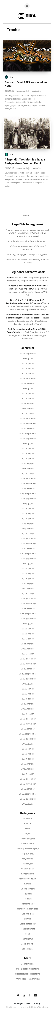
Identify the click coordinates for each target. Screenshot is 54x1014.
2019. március (27, 763)
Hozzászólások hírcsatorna (27, 973)
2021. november (28, 603)
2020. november (28, 663)
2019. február (27, 768)
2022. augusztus (28, 558)
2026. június (28, 363)
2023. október (27, 488)
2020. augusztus (28, 678)
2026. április (28, 373)
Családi (27, 823)
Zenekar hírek (27, 943)
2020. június (28, 688)
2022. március (27, 583)
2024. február (27, 468)
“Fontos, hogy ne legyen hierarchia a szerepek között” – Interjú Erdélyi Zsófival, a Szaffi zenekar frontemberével (27, 233)
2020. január (28, 713)
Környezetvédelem (28, 878)
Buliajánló (27, 818)
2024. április (28, 458)
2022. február (27, 588)
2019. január (28, 773)
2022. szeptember (27, 553)
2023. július (27, 503)
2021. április (28, 638)
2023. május (28, 513)
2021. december (28, 598)
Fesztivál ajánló (27, 838)
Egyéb (28, 833)
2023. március (27, 523)
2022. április (28, 578)
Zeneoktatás (28, 948)
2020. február (27, 708)
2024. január (28, 473)
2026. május (28, 368)
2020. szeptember (27, 673)
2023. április (28, 518)
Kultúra (27, 883)
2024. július (27, 443)
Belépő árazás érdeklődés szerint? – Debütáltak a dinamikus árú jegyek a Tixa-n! (28, 321)
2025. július (27, 388)
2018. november (28, 783)
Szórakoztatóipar (28, 923)
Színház (27, 918)
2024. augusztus (28, 438)
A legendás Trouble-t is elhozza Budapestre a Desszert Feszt (25, 161)
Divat (27, 828)
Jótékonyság (27, 863)
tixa (11, 77)
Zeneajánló (28, 938)
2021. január (28, 653)
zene (27, 933)
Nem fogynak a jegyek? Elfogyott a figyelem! (27, 254)
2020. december (28, 658)
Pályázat (28, 893)
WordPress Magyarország (27, 978)
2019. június (28, 748)
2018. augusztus (28, 798)
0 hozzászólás (35, 91)
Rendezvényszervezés (27, 908)
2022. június (28, 568)
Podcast (27, 898)
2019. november (28, 723)
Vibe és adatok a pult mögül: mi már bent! (27, 241)
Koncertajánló (27, 873)
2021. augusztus (28, 618)
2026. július (27, 358)
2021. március (27, 643)
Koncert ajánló (22, 91)
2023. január (28, 533)
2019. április (28, 758)
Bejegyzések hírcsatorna (27, 968)
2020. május (28, 693)
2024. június (28, 448)
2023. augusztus (28, 498)
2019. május (28, 753)
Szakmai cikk (28, 913)
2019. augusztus (28, 738)
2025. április (28, 398)
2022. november (28, 543)
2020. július (27, 683)
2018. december (28, 778)
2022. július (27, 563)
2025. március (27, 403)
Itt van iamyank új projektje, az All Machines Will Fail (27, 292)
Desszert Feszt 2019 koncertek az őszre (26, 84)
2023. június (28, 508)
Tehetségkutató (27, 928)
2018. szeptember (27, 793)
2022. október (27, 548)
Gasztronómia (27, 843)
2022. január (28, 593)
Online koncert (28, 888)
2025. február (27, 408)
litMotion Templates (38, 1007)
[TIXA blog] (27, 24)
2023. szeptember (27, 493)
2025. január (28, 413)
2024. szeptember (27, 433)
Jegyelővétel (28, 853)
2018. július (27, 803)
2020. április (28, 698)
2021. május (28, 633)
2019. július (27, 743)
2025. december (28, 378)
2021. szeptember (27, 613)
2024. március (27, 463)
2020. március (27, 703)
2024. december (28, 418)
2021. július (27, 623)
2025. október (27, 383)
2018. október (27, 788)
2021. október (27, 608)
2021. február (27, 648)
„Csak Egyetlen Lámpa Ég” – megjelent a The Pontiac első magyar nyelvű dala (29, 335)
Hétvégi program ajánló (28, 848)
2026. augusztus (28, 353)
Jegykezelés (27, 858)
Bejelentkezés (27, 963)
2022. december (28, 538)
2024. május (28, 453)
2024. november (28, 423)
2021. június (28, 628)
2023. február (27, 528)
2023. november (28, 483)
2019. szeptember (27, 733)
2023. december (28, 478)
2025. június (28, 393)
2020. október (27, 668)
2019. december (28, 718)
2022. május (28, 573)
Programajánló (28, 903)
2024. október (27, 428)
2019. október (27, 728)
